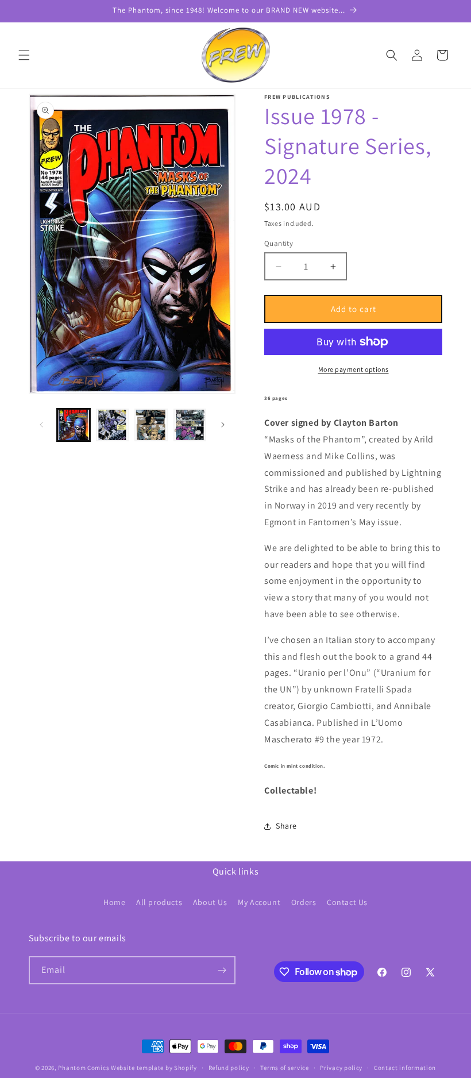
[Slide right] (222, 424)
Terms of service (284, 1068)
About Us (210, 902)
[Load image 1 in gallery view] (73, 425)
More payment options (353, 369)
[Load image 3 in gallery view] (151, 425)
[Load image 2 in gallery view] (112, 425)
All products (159, 902)
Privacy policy (341, 1068)
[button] (24, 55)
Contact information (405, 1068)
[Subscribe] (221, 970)
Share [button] (286, 826)
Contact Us (347, 902)
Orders (303, 902)
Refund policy (229, 1068)
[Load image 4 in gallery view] (190, 425)
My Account (259, 902)
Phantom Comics (83, 1068)
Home (114, 902)
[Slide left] (41, 424)
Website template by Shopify (154, 1068)
